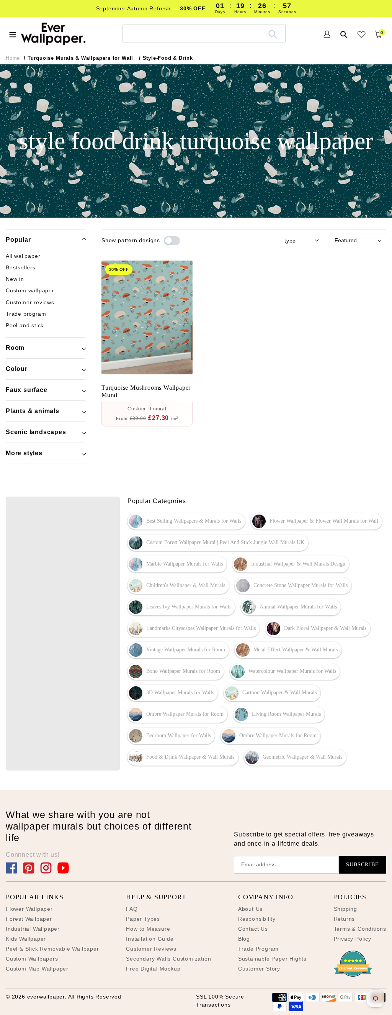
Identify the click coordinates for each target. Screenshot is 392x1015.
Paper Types (143, 919)
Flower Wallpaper (29, 909)
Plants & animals (32, 411)
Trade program (26, 314)
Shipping (345, 909)
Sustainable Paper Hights (272, 959)
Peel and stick (25, 325)
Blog (244, 939)
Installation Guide (149, 939)
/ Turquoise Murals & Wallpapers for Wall (78, 58)
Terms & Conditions (360, 929)
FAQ (131, 909)
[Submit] (272, 34)
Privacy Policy (352, 939)
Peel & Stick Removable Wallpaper (52, 949)
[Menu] (13, 33)
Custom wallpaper (30, 290)
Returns (344, 919)
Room (15, 347)
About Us (250, 909)
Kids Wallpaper (26, 939)
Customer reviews (30, 302)
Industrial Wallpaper (33, 929)
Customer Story (259, 969)
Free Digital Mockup (153, 969)
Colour (17, 369)
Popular (18, 239)
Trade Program (258, 949)
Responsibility (257, 919)
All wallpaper (23, 256)
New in (15, 279)
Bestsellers (21, 267)
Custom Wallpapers (32, 959)
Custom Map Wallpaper (37, 969)
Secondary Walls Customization (168, 959)
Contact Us (253, 929)
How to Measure (148, 929)
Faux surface (26, 390)
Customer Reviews (151, 949)
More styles (24, 453)
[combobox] (204, 33)
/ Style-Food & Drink (166, 58)
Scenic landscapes (36, 432)
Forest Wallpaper (29, 919)
